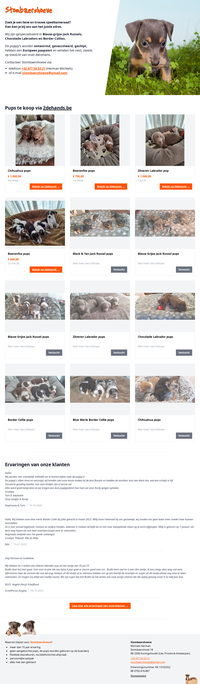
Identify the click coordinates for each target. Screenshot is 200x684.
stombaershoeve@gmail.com (45, 73)
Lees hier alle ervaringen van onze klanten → (100, 606)
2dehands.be (57, 108)
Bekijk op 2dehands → (46, 186)
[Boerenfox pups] (100, 140)
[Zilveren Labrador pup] (165, 140)
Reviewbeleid (138, 676)
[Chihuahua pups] (35, 140)
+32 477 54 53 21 (33, 68)
